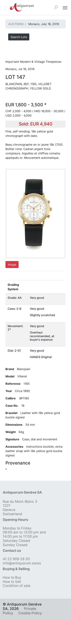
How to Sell (12, 582)
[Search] (56, 7)
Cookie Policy (30, 613)
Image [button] (12, 264)
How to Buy (12, 577)
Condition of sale (16, 586)
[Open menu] (65, 7)
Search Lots (19, 37)
